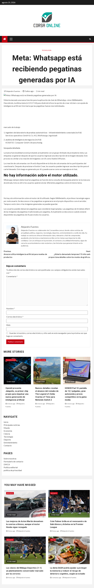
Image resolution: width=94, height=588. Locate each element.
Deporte (7, 439)
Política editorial (11, 467)
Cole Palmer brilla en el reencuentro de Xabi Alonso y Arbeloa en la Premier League (68, 524)
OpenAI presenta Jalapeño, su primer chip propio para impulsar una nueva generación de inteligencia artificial (17, 394)
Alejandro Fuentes (13, 91)
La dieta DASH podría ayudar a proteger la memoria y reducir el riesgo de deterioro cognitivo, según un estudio (68, 571)
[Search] (90, 39)
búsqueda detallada (12, 148)
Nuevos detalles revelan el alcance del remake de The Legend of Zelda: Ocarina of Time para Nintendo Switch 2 (47, 394)
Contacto (8, 445)
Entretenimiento (10, 442)
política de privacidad (13, 470)
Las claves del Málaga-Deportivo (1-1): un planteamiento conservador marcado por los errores (24, 571)
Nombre (10, 308)
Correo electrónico (14, 317)
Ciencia (7, 434)
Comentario (12, 276)
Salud (53, 540)
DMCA (7, 464)
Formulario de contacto (13, 461)
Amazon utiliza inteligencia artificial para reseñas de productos (25, 254)
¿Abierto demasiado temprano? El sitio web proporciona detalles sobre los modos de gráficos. (69, 254)
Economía (8, 431)
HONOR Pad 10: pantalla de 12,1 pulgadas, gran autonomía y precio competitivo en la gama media (76, 394)
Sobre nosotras (10, 458)
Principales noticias (12, 425)
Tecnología (46, 50)
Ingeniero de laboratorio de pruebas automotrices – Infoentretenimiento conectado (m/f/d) (44, 132)
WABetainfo (77, 100)
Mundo (7, 428)
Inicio (6, 422)
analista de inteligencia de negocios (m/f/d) (23, 139)
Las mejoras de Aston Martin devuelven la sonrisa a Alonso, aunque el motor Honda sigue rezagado (24, 524)
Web (8, 325)
